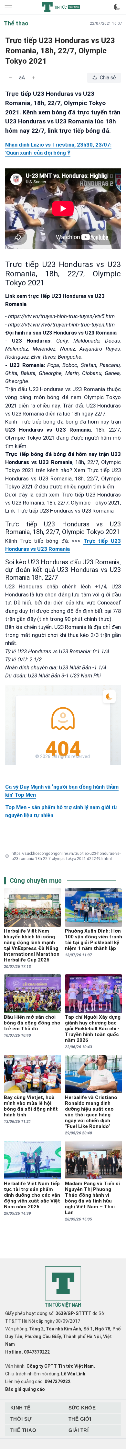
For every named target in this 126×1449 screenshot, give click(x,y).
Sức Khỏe (82, 1407)
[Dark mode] (117, 7)
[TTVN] (63, 1287)
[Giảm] (10, 78)
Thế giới (79, 1419)
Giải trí (78, 1430)
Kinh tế (20, 1407)
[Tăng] (33, 78)
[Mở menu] (9, 7)
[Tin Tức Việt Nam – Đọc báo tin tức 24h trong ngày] (61, 7)
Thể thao (23, 1430)
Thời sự (21, 1419)
